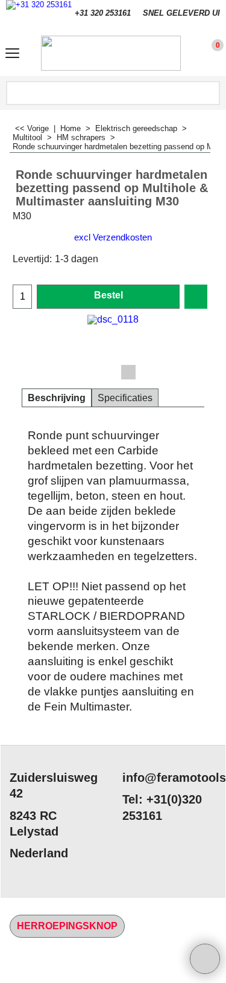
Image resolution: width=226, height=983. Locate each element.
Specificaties (125, 398)
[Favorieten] (195, 296)
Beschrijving (57, 398)
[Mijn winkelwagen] (206, 53)
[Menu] (12, 55)
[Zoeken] (210, 93)
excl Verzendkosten (113, 237)
